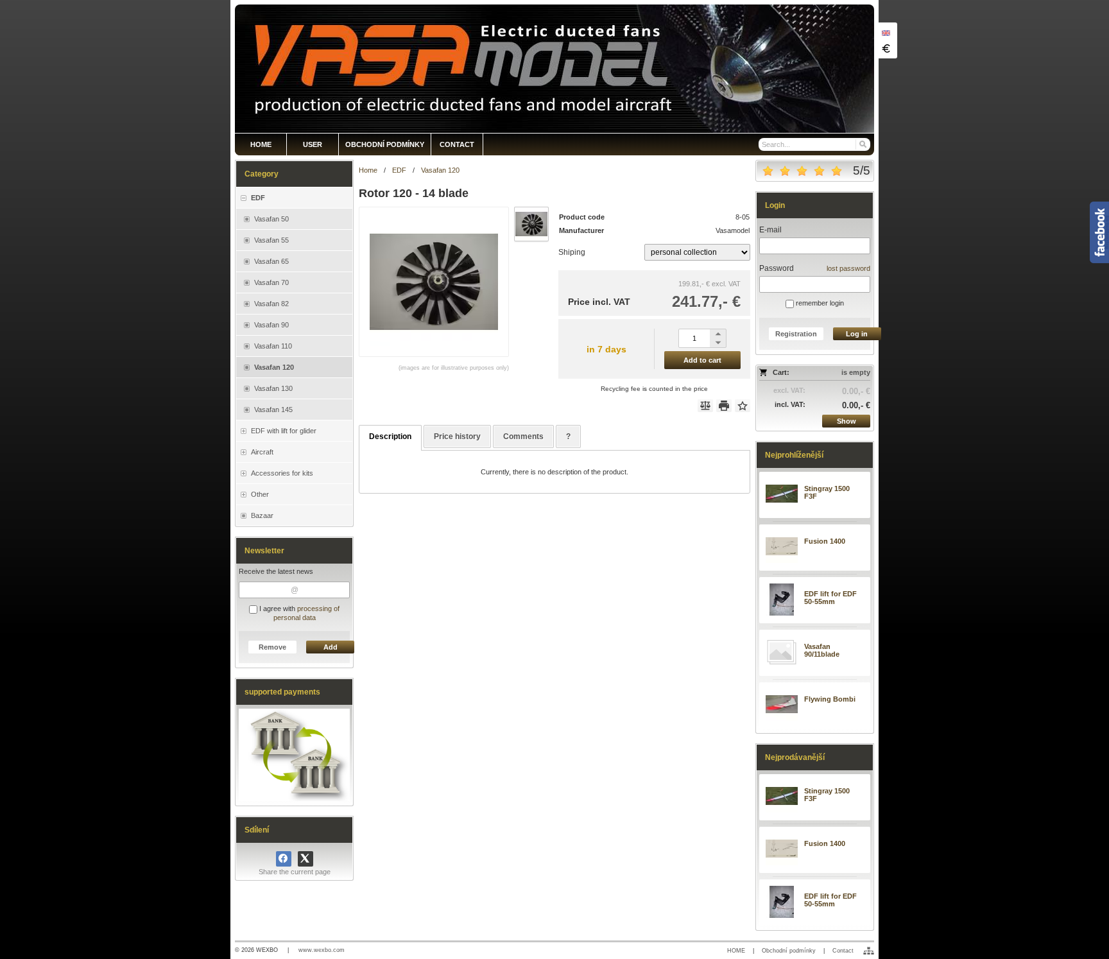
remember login (819, 303)
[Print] (724, 405)
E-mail (770, 229)
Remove (272, 647)
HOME (736, 950)
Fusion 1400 (824, 541)
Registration (796, 334)
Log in (857, 334)
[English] (885, 33)
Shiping (571, 252)
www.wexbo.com (321, 950)
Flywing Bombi (829, 699)
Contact (843, 950)
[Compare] (705, 405)
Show (846, 421)
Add (330, 647)
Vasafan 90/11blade (821, 650)
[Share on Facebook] (283, 859)
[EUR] (885, 48)
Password (776, 268)
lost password (848, 268)
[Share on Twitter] (305, 859)
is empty (855, 372)
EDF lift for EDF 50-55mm (830, 597)
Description (390, 436)
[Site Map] (868, 951)
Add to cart (702, 360)
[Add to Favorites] (742, 405)
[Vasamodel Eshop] (554, 68)
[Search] (862, 144)
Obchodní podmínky (789, 950)
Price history (457, 436)
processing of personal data (306, 613)
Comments (523, 436)
